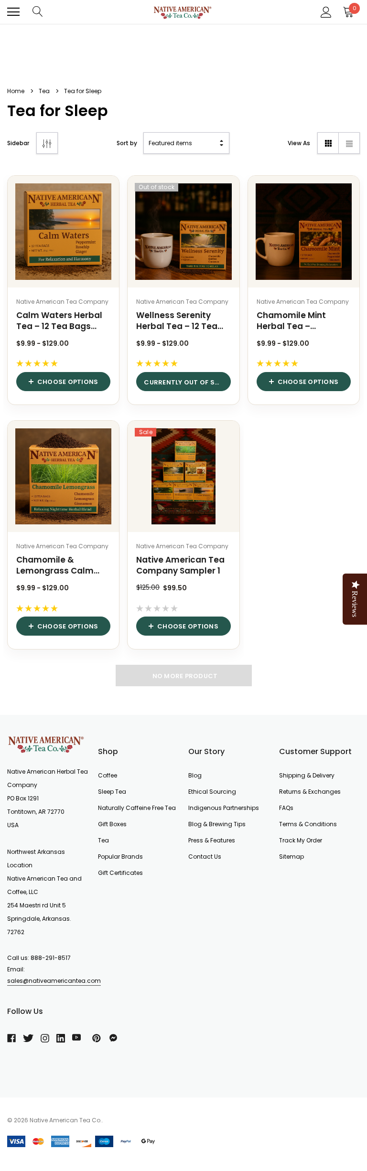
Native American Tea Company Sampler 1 (180, 565)
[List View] (349, 143)
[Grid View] (328, 143)
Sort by (127, 143)
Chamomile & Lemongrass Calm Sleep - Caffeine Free (60, 565)
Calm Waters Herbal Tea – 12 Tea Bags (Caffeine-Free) (59, 321)
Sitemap (291, 856)
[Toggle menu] (13, 12)
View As (299, 143)
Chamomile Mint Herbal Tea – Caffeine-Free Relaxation (291, 321)
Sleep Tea (112, 792)
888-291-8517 (51, 958)
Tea (103, 840)
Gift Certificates (120, 873)
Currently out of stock (187, 382)
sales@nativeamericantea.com (54, 981)
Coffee (107, 775)
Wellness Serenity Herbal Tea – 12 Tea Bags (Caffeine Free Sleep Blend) (178, 321)
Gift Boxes (112, 824)
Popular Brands (120, 856)
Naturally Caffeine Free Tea (137, 808)
